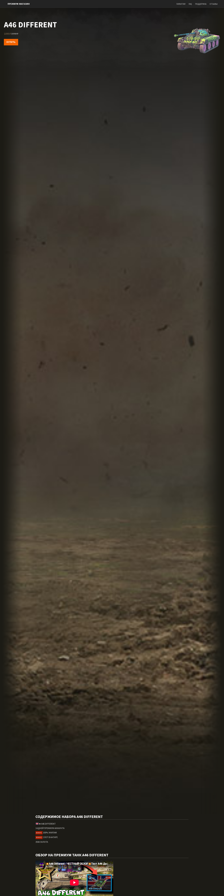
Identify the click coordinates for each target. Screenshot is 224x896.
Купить (11, 42)
